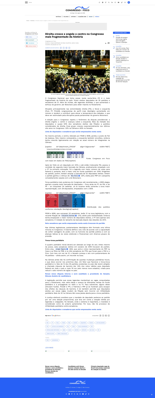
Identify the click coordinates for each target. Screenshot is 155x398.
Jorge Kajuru (61, 249)
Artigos (73, 16)
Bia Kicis (74, 176)
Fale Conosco (86, 387)
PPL (98, 330)
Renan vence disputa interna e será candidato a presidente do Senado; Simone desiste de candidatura (54, 369)
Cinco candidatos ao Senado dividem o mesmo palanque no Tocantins (122, 59)
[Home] (77, 8)
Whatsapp (31, 40)
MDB (64, 330)
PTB (47, 326)
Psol (57, 322)
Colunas (66, 16)
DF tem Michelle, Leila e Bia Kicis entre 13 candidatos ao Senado (123, 69)
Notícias (58, 16)
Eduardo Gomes (68, 216)
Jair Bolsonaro (100, 322)
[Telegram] (102, 2)
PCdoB (91, 322)
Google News (32, 46)
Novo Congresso (83, 326)
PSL (68, 326)
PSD (47, 322)
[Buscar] (129, 2)
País (47, 340)
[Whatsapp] (99, 2)
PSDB (63, 322)
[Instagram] (115, 2)
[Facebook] (105, 2)
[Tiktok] (121, 2)
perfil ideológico (62, 333)
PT (52, 322)
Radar (91, 16)
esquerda (83, 322)
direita (75, 322)
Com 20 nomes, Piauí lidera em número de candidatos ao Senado (123, 49)
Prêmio (97, 16)
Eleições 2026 (82, 16)
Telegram (31, 43)
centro (77, 330)
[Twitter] (108, 2)
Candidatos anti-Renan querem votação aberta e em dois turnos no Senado (77, 367)
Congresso (55, 340)
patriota (84, 330)
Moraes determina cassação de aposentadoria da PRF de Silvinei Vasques (123, 79)
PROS (73, 326)
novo (69, 330)
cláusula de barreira (58, 326)
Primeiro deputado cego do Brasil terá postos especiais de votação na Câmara (100, 367)
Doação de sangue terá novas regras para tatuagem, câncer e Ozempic (121, 40)
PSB (69, 322)
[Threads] (125, 2)
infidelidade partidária (52, 330)
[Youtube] (118, 2)
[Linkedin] (112, 2)
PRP (92, 326)
